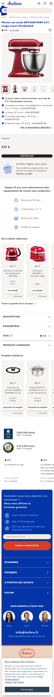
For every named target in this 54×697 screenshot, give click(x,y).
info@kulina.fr (27, 632)
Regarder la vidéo (24, 173)
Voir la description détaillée (35, 127)
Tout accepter (27, 690)
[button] (13, 405)
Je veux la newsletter (27, 546)
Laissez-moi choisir (14, 682)
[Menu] (3, 3)
